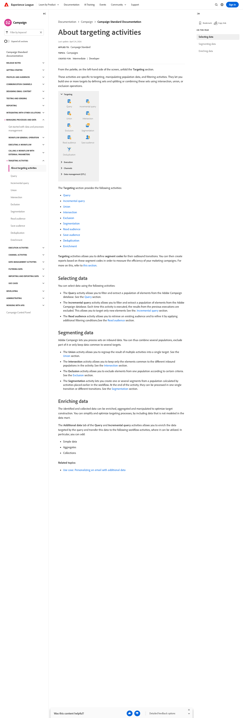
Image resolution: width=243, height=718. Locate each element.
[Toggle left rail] (44, 14)
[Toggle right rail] (198, 14)
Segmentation (71, 223)
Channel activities (18, 255)
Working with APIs (15, 305)
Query (66, 195)
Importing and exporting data (24, 276)
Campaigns (72, 52)
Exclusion (68, 218)
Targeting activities (18, 160)
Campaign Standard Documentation (119, 21)
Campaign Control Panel (18, 312)
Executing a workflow (20, 144)
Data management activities (22, 262)
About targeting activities (24, 168)
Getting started (14, 70)
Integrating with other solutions (23, 112)
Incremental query (74, 201)
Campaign (87, 21)
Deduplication (71, 240)
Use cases (13, 283)
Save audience (71, 235)
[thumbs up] (130, 713)
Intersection (70, 212)
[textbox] (24, 32)
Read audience (71, 229)
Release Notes (13, 63)
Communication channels (19, 84)
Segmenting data (207, 43)
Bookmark (207, 23)
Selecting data (206, 36)
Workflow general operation (24, 137)
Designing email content (18, 91)
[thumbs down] (137, 713)
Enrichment (70, 246)
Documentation (67, 21)
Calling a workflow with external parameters (21, 152)
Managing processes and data (21, 120)
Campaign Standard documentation (17, 53)
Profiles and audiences (18, 77)
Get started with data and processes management (26, 128)
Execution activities (18, 248)
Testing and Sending (16, 98)
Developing (12, 291)
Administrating (14, 298)
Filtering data (16, 269)
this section (90, 265)
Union (66, 206)
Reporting (11, 105)
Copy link (222, 23)
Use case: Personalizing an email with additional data (94, 470)
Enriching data (206, 51)
